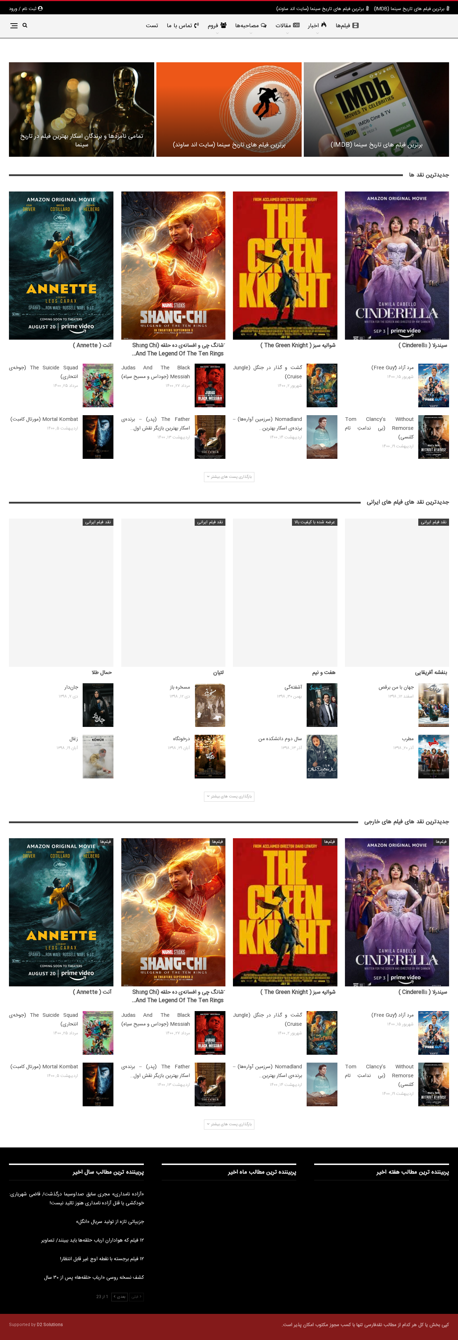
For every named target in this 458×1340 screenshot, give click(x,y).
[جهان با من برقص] (433, 705)
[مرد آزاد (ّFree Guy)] (433, 385)
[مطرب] (433, 756)
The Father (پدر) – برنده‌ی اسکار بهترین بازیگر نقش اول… (155, 424)
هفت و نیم (324, 672)
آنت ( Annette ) (92, 345)
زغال (73, 739)
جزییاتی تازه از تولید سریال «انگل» (110, 1222)
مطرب (408, 739)
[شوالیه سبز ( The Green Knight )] (285, 265)
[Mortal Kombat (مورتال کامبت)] (98, 437)
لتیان (218, 672)
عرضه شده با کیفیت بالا (314, 522)
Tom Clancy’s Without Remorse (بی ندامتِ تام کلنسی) (379, 428)
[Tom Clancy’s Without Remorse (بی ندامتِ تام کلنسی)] (433, 437)
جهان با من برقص (396, 687)
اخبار (313, 26)
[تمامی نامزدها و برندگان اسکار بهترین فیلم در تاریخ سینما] (81, 109)
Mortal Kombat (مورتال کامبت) (44, 419)
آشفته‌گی (293, 687)
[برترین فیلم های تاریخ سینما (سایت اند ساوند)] (229, 109)
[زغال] (98, 756)
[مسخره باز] (210, 705)
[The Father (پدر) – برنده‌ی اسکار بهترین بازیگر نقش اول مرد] (210, 437)
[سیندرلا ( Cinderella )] (397, 265)
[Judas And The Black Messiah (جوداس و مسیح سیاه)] (210, 385)
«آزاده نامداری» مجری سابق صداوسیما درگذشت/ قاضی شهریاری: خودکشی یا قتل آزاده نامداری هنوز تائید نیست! (76, 1199)
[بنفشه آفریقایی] (397, 593)
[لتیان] (173, 593)
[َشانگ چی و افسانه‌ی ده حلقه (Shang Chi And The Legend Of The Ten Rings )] (173, 265)
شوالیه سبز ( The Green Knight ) (298, 345)
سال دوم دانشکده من (280, 739)
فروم (213, 26)
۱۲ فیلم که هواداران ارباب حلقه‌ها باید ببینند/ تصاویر (92, 1240)
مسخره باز (180, 687)
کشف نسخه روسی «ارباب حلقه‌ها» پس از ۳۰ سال (94, 1277)
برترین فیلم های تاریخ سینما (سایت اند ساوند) (320, 9)
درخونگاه (181, 739)
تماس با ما (179, 26)
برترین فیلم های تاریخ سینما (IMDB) (409, 9)
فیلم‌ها (343, 26)
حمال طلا (102, 672)
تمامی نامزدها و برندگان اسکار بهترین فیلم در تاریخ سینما (81, 140)
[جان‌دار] (98, 705)
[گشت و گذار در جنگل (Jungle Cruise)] (322, 385)
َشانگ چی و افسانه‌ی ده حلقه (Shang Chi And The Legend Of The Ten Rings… (178, 349)
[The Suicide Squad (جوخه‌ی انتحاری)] (98, 385)
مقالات (283, 26)
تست (152, 26)
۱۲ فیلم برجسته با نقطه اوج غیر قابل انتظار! (102, 1259)
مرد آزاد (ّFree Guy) (392, 368)
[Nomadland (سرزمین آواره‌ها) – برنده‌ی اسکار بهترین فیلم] (322, 437)
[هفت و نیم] (285, 593)
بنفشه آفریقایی (431, 672)
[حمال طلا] (61, 593)
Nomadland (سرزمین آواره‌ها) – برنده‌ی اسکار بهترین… (267, 424)
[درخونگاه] (210, 756)
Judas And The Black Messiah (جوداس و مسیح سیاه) (155, 372)
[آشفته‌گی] (322, 705)
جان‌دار (71, 687)
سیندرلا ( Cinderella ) (423, 345)
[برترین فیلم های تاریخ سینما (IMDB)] (376, 109)
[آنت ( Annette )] (61, 265)
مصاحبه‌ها (247, 26)
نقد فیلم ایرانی (434, 522)
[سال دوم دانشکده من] (322, 756)
